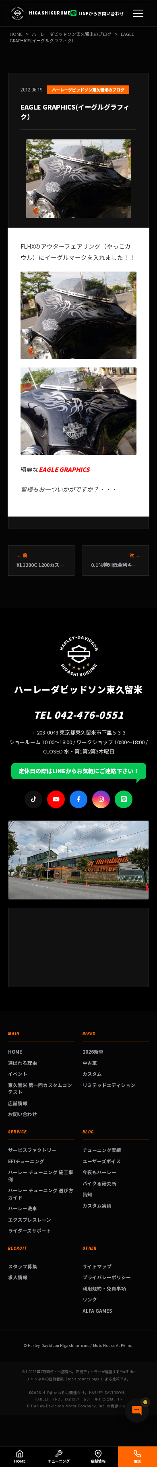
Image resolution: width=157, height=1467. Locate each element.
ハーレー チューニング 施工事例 (40, 1175)
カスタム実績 (97, 1205)
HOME (16, 34)
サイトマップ (97, 1266)
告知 (87, 1194)
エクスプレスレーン (29, 1219)
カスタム (92, 1073)
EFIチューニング (26, 1161)
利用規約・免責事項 (104, 1288)
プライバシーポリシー (107, 1277)
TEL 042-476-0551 (78, 715)
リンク (90, 1299)
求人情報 (17, 1277)
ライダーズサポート (29, 1230)
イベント (17, 1073)
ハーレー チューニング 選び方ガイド (40, 1194)
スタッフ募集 (22, 1266)
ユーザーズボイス (102, 1161)
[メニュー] (138, 13)
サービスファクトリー (32, 1149)
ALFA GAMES (97, 1310)
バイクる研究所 (99, 1183)
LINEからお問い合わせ (101, 13)
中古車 (90, 1062)
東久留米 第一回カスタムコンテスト (40, 1088)
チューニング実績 (102, 1149)
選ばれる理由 (22, 1062)
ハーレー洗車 (22, 1208)
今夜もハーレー (99, 1171)
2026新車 (93, 1051)
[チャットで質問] (137, 1411)
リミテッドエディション (109, 1084)
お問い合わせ (22, 1113)
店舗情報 (17, 1103)
